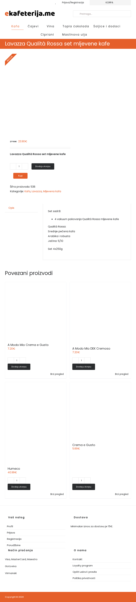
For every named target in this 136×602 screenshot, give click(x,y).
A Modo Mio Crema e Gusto (28, 345)
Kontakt (77, 559)
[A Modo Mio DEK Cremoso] (100, 312)
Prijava (11, 532)
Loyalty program (83, 565)
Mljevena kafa (52, 191)
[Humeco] (35, 422)
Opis (11, 208)
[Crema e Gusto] (100, 411)
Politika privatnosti (84, 578)
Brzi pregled (57, 374)
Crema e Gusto (83, 445)
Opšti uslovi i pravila (85, 572)
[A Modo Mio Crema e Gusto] (35, 310)
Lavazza (37, 191)
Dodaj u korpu (42, 166)
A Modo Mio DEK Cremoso (91, 348)
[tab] (11, 208)
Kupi (20, 176)
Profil (10, 526)
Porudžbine (14, 545)
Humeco (14, 469)
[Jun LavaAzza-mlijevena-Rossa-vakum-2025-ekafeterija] (35, 91)
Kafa (27, 191)
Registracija (14, 539)
